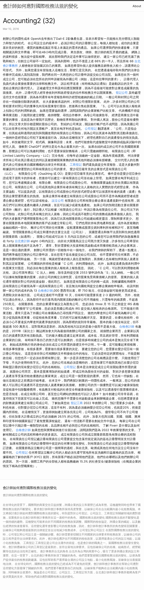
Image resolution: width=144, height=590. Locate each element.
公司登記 (91, 128)
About (137, 6)
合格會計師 (45, 290)
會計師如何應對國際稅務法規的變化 (40, 6)
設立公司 (58, 200)
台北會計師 (22, 241)
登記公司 (122, 92)
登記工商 (77, 403)
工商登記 (76, 164)
